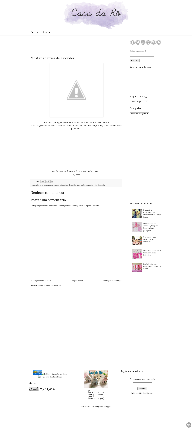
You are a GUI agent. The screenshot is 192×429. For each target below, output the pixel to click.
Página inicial (77, 281)
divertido (72, 185)
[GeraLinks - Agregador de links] (37, 374)
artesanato (46, 185)
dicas (66, 185)
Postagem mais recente (41, 281)
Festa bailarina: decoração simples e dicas (152, 266)
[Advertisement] (78, 45)
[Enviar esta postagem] (37, 181)
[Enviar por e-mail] (41, 181)
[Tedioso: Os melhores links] (54, 374)
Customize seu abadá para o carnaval (149, 239)
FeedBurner (148, 393)
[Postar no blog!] (44, 181)
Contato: (48, 32)
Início (34, 32)
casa (52, 185)
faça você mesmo (83, 185)
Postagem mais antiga (112, 281)
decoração (59, 185)
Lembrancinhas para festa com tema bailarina (152, 253)
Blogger (107, 406)
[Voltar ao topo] (188, 425)
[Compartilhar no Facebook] (49, 181)
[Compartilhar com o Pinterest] (51, 181)
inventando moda (98, 185)
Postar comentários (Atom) (49, 285)
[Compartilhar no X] (46, 181)
